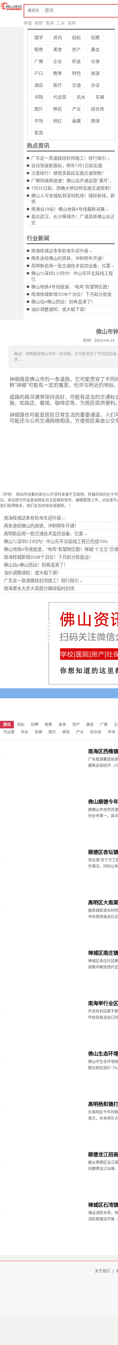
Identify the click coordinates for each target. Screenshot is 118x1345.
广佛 (38, 61)
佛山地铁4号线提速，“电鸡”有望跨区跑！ (71, 286)
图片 (38, 108)
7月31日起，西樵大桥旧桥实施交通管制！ (72, 188)
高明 (72, 23)
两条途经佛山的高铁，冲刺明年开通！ (68, 258)
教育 (57, 73)
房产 (76, 49)
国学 (38, 37)
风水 (80, 97)
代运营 (59, 97)
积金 (76, 61)
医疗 (57, 85)
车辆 (99, 97)
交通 (76, 85)
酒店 (38, 85)
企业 (57, 61)
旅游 (95, 73)
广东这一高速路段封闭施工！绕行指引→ (70, 158)
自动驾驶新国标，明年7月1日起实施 (66, 165)
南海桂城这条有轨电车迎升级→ (62, 250)
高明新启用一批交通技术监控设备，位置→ (73, 265)
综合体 (97, 108)
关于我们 (102, 1271)
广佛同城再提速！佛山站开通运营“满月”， (72, 180)
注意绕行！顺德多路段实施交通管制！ (68, 173)
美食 (57, 49)
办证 (95, 85)
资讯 (57, 37)
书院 (38, 97)
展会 (95, 49)
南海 (50, 23)
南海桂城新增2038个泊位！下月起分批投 (71, 294)
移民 (57, 108)
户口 (38, 73)
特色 (76, 73)
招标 (76, 37)
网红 (57, 120)
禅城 (28, 23)
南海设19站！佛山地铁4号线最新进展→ (70, 209)
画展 (76, 120)
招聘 (95, 37)
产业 (76, 108)
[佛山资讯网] (11, 6)
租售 (38, 49)
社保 (95, 61)
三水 (61, 23)
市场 (38, 120)
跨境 (95, 120)
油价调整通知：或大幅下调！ (59, 309)
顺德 (39, 23)
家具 (38, 132)
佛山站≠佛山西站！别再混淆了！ (63, 301)
